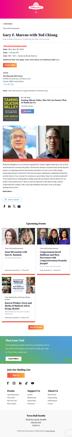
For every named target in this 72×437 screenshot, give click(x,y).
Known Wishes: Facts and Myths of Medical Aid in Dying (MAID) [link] (18, 306)
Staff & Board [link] (52, 401)
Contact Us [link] (36, 425)
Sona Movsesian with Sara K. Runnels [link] (16, 253)
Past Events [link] (11, 398)
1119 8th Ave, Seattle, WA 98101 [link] (36, 419)
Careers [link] (50, 404)
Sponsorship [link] (31, 401)
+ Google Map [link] (8, 84)
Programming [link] (52, 398)
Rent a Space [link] (11, 404)
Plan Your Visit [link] (12, 401)
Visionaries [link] (31, 404)
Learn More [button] (13, 359)
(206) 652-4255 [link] (36, 422)
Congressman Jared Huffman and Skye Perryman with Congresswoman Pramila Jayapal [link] (53, 258)
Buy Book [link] (27, 111)
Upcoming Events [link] (13, 395)
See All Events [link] (36, 327)
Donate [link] (30, 395)
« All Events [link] (7, 24)
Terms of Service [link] (50, 431)
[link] (36, 6)
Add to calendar (13, 200)
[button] (36, 12)
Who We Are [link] (52, 395)
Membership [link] (31, 398)
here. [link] (58, 60)
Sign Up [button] (16, 375)
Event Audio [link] (10, 65)
